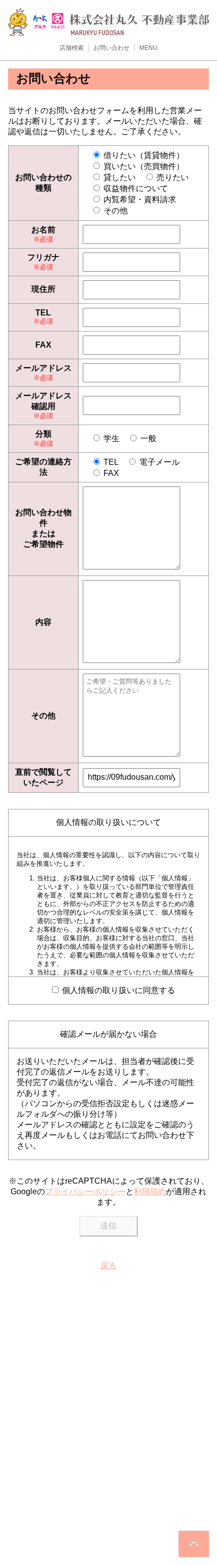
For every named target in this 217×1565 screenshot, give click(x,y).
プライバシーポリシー (85, 1191)
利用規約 (150, 1191)
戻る (108, 1265)
